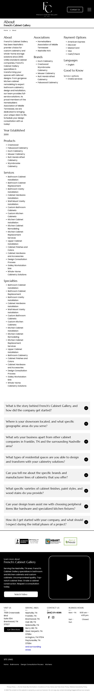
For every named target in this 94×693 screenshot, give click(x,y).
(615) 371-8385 (54, 612)
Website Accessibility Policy (78, 687)
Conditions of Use (43, 687)
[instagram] (53, 618)
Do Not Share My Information (27, 687)
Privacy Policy (11, 687)
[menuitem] (7, 664)
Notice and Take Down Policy (59, 687)
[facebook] (49, 618)
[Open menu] (89, 9)
